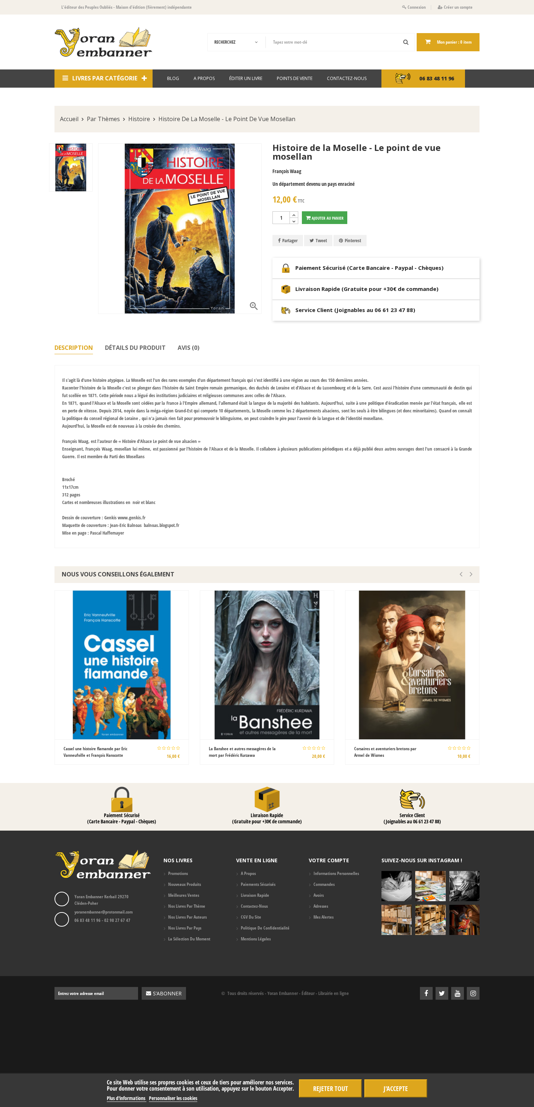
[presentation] (461, 574)
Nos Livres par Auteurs (187, 917)
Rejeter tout (330, 1088)
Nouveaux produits (184, 884)
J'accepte (396, 1088)
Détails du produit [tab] (135, 348)
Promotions (178, 873)
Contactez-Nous (254, 906)
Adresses (320, 906)
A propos (248, 873)
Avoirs (318, 895)
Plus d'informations (126, 1098)
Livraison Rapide (255, 895)
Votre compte (329, 860)
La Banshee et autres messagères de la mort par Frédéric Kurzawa (242, 752)
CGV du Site (251, 917)
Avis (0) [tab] (188, 348)
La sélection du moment (189, 939)
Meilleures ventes (183, 895)
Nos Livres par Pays (184, 928)
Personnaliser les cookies (173, 1098)
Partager (290, 240)
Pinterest (353, 240)
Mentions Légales (256, 939)
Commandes (324, 884)
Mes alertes (323, 917)
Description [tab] (73, 348)
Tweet (321, 240)
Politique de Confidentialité (265, 928)
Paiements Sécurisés (258, 884)
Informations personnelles (336, 873)
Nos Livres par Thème (186, 906)
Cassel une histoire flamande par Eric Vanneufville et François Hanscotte (95, 752)
